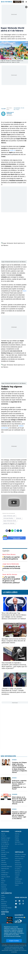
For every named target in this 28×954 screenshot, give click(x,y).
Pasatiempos (18, 879)
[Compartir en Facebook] (7, 531)
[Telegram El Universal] (15, 901)
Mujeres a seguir (5, 838)
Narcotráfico (4, 858)
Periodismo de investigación (5, 841)
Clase (2, 895)
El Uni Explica (5, 844)
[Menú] (26, 2)
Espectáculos (5, 868)
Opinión (5, 550)
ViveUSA (17, 874)
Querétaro (17, 842)
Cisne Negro (4, 909)
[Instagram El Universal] (20, 904)
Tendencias (4, 874)
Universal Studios (8, 518)
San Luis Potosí (19, 844)
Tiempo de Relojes (6, 907)
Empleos (17, 860)
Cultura (3, 870)
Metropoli (4, 854)
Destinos (3, 886)
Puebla (17, 838)
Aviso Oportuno (19, 858)
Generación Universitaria (18, 865)
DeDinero (17, 872)
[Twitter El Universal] (23, 901)
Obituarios (18, 862)
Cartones (3, 862)
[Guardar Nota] (21, 531)
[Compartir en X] (9, 531)
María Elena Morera (8, 554)
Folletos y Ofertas (20, 856)
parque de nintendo (9, 523)
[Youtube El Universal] (16, 904)
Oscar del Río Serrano (9, 574)
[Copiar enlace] (18, 531)
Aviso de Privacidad (15, 936)
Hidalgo (17, 840)
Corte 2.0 (3, 836)
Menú (2, 882)
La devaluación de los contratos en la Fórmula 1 (11, 568)
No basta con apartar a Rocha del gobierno (11, 558)
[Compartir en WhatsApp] (12, 531)
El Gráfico (17, 868)
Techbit (3, 108)
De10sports (18, 870)
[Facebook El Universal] (19, 901)
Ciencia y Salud (5, 876)
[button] (17, 2)
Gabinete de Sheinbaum (4, 847)
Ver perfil (9, 115)
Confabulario (4, 872)
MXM (2, 878)
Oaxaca (17, 836)
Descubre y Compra (20, 854)
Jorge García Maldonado (10, 564)
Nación (3, 833)
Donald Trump (5, 852)
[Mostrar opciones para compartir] (26, 7)
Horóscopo (18, 881)
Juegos (17, 877)
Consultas (4, 891)
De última (4, 884)
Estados (3, 856)
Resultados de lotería (19, 884)
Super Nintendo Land (9, 515)
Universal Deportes (6, 866)
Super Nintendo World (10, 520)
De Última (4, 901)
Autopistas (4, 889)
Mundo (3, 850)
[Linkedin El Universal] (15, 907)
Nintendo (18, 518)
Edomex (17, 833)
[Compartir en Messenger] (15, 531)
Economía (4, 864)
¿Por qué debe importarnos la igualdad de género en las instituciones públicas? (11, 580)
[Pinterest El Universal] (23, 904)
